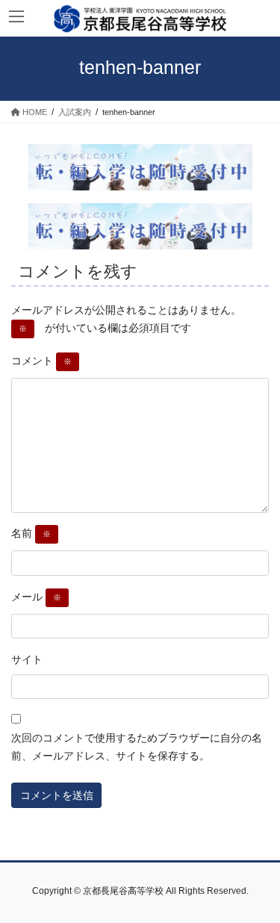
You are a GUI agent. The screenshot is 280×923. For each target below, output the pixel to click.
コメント (41, 361)
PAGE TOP (259, 881)
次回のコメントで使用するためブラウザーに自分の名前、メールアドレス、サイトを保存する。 (136, 747)
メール (36, 597)
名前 (31, 533)
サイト (27, 659)
